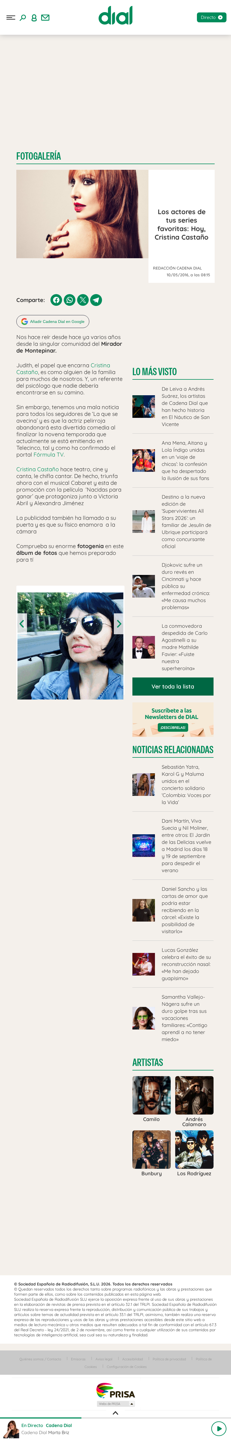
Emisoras (78, 1359)
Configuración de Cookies (127, 1367)
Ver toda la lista (173, 686)
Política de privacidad (169, 1359)
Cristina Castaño (37, 469)
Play (218, 1428)
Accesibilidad (132, 1359)
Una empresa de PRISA (115, 1390)
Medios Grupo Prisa (115, 1403)
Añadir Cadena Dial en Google (57, 321)
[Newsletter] (45, 17)
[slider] (115, 1418)
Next (118, 623)
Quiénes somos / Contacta (40, 1359)
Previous (22, 623)
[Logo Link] (115, 15)
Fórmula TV (49, 454)
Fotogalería (38, 156)
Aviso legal (103, 1359)
